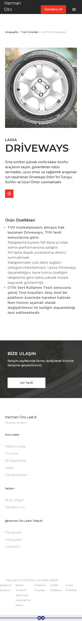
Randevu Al (53, 9)
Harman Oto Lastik (12, 9)
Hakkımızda (15, 446)
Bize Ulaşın (14, 500)
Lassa (9, 468)
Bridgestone (15, 461)
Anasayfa (11, 32)
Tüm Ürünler (29, 32)
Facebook (13, 532)
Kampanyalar (16, 475)
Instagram (13, 540)
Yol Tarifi (26, 383)
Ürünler (12, 454)
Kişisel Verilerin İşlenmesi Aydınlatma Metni (23, 595)
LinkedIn (12, 547)
